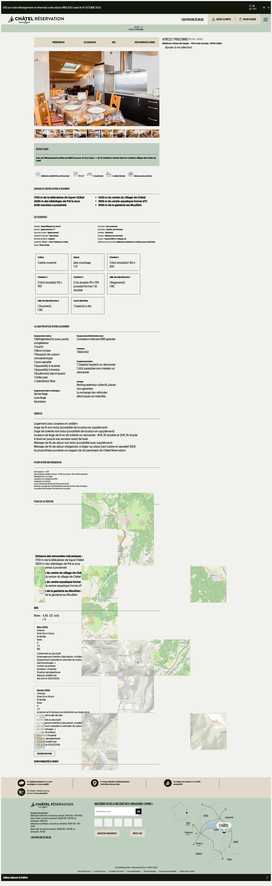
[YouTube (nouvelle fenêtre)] (128, 822)
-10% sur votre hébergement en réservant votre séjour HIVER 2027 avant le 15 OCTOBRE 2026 (52, 7)
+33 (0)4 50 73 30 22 (192, 19)
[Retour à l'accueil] (36, 20)
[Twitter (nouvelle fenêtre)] (118, 822)
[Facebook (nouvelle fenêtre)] (98, 822)
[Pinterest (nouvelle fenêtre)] (138, 822)
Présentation (58, 42)
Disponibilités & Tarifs (145, 42)
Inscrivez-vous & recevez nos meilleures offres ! (123, 804)
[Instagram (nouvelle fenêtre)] (108, 822)
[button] (247, 19)
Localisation (90, 42)
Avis (113, 42)
